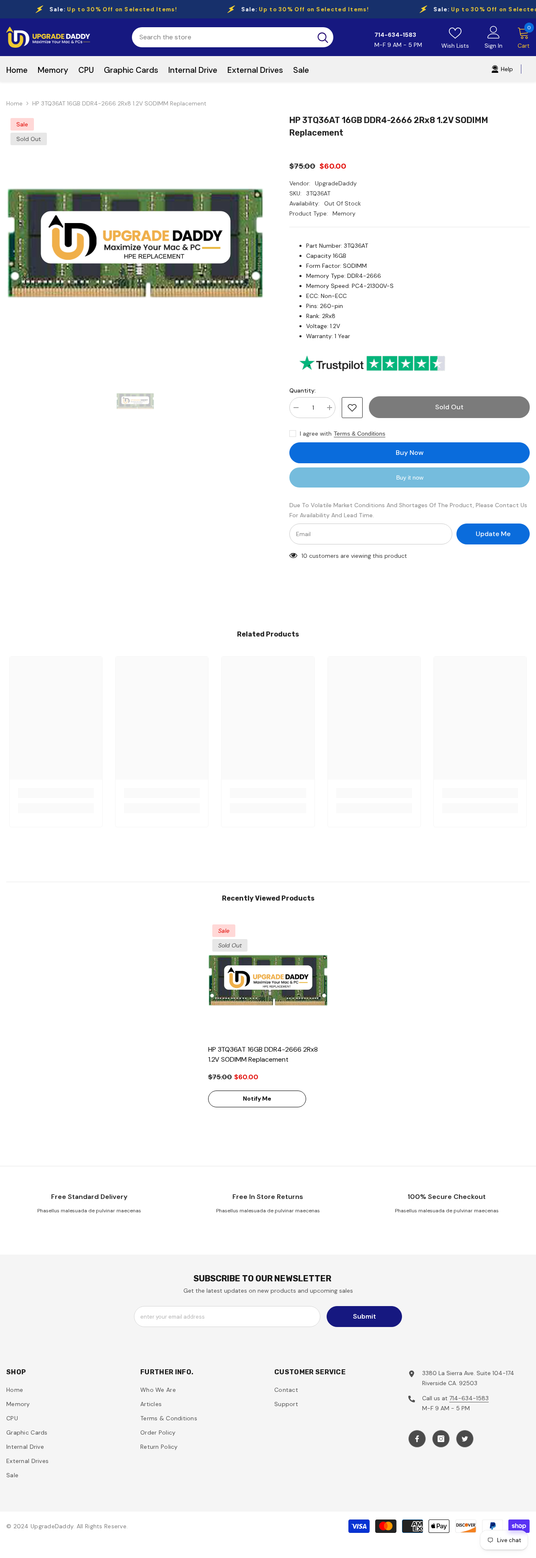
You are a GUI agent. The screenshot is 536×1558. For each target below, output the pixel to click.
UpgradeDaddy (336, 183)
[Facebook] (417, 1439)
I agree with (316, 433)
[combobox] (222, 37)
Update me (493, 533)
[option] (135, 243)
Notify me (257, 1098)
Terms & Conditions (359, 433)
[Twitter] (465, 1439)
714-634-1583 (469, 1398)
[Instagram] (441, 1439)
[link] (56, 793)
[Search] (232, 37)
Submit (364, 1316)
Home (14, 103)
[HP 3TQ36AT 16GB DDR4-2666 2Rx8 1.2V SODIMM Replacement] (268, 980)
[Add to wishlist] (352, 407)
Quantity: (302, 390)
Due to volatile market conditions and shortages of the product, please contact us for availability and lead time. (408, 510)
